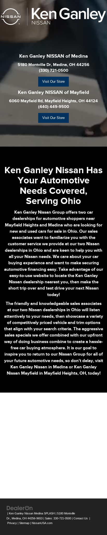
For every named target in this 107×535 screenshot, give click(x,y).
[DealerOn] (19, 508)
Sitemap (24, 523)
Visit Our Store (53, 81)
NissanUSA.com (42, 523)
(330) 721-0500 (53, 70)
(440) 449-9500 (53, 106)
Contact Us (80, 518)
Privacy (12, 523)
